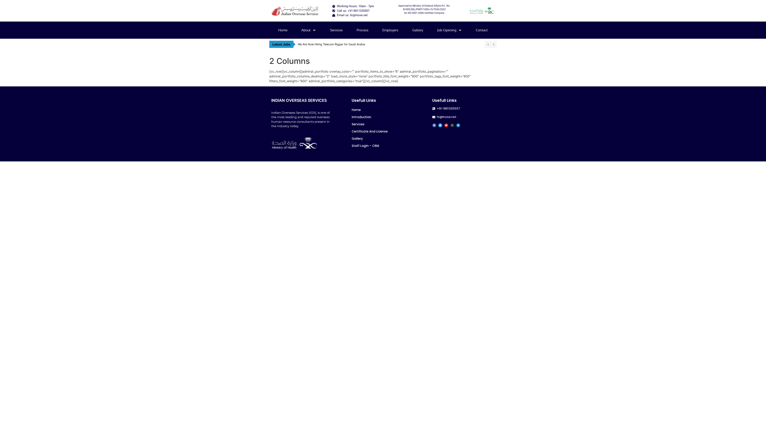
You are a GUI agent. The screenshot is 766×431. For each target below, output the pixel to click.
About (306, 30)
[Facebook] (434, 125)
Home (282, 30)
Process (362, 30)
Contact (482, 30)
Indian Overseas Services (299, 100)
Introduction (361, 117)
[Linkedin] (458, 125)
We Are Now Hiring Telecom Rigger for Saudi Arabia (331, 44)
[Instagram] (452, 125)
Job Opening (446, 30)
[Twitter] (440, 125)
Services (336, 30)
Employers (390, 30)
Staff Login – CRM (365, 146)
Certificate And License (370, 131)
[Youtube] (446, 125)
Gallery (417, 30)
